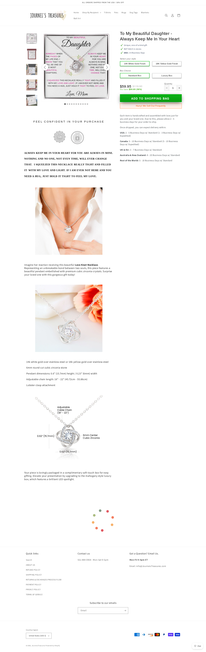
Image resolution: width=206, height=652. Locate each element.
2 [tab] (67, 104)
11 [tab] (87, 104)
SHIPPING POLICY (34, 574)
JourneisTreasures (38, 646)
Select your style (128, 59)
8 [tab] (81, 104)
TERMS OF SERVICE (34, 594)
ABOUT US (30, 565)
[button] (91, 12)
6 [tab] (76, 104)
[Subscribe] (125, 610)
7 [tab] (78, 104)
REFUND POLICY (33, 570)
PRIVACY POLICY (33, 589)
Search (29, 560)
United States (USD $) (37, 635)
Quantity (168, 84)
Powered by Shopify (53, 646)
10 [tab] (85, 104)
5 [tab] (74, 104)
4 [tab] (72, 104)
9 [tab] (83, 104)
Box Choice (125, 71)
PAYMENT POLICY (33, 584)
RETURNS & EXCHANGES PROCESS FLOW (43, 579)
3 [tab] (69, 104)
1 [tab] (65, 104)
